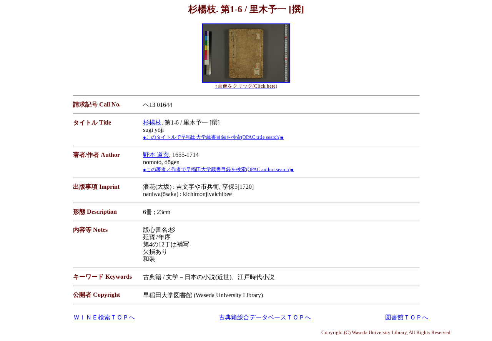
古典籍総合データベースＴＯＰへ (265, 317)
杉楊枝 (152, 122)
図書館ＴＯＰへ (406, 317)
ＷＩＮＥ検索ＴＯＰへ (104, 317)
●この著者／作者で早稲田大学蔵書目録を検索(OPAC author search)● (218, 169)
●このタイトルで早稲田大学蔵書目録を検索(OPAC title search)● (213, 137)
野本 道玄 (156, 154)
